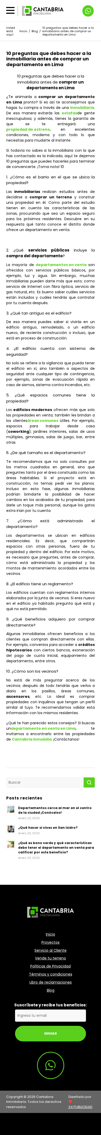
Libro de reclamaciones (51, 982)
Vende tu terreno (50, 958)
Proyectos (50, 942)
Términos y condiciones (50, 974)
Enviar (50, 1033)
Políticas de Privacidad (50, 966)
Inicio (23, 31)
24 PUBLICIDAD (80, 1107)
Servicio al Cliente (50, 950)
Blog (35, 31)
